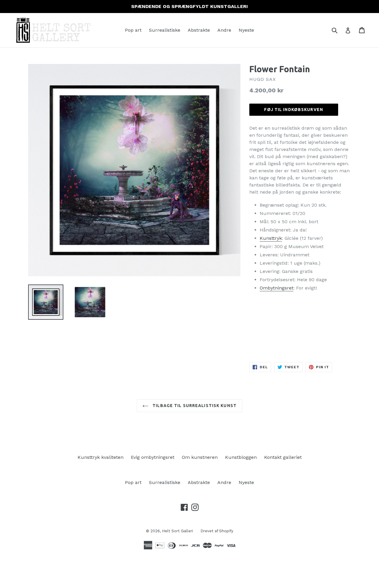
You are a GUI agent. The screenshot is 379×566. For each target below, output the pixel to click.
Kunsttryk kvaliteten (100, 457)
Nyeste (246, 30)
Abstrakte (199, 30)
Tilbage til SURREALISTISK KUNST (194, 405)
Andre (224, 30)
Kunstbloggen (241, 457)
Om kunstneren (200, 457)
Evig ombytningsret (152, 457)
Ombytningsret (276, 288)
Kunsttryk (271, 238)
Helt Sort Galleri (177, 531)
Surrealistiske (164, 30)
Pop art (133, 30)
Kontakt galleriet (283, 457)
